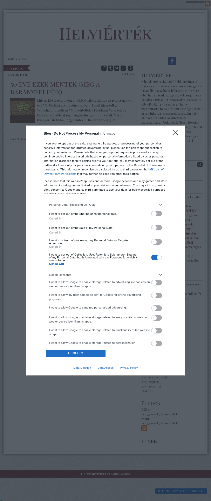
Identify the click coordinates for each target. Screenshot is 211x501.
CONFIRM (75, 353)
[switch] (156, 213)
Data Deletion (82, 367)
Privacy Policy (129, 367)
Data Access (105, 367)
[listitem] (105, 204)
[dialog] (105, 250)
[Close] (177, 134)
